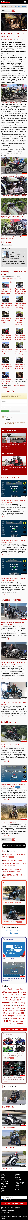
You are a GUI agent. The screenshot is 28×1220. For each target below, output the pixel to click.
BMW (4, 991)
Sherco (15, 1018)
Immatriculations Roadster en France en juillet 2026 (12, 870)
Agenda (3, 1188)
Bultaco (5, 995)
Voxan (12, 1024)
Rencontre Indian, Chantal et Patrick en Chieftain (6, 366)
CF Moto (12, 995)
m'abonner (23, 6)
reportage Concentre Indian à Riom (11, 278)
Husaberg (21, 1003)
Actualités (4, 1176)
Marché (3, 1178)
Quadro (9, 1018)
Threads (17, 1178)
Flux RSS (18, 1190)
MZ (22, 1012)
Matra (17, 1010)
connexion (17, 6)
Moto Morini (7, 1013)
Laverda (6, 1010)
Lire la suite (4, 516)
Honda (14, 1002)
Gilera (22, 997)
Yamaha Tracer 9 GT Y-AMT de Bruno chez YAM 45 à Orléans (13, 663)
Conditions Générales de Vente (9, 1209)
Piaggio (19, 1015)
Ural (17, 1021)
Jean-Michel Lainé (7, 39)
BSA (20, 992)
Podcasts (3, 1187)
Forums (3, 1190)
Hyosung (16, 1005)
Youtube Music (19, 1184)
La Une (3, 1174)
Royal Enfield (9, 997)
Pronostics (4, 1192)
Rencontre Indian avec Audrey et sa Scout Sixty (6, 320)
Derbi (17, 995)
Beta (21, 989)
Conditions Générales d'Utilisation (10, 1207)
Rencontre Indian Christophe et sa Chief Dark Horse (20, 337)
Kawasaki (6, 1007)
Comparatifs (8, 1034)
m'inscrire (12, 410)
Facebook (17, 931)
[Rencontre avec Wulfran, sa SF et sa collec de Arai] (14, 438)
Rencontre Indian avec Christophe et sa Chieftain (7, 381)
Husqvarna (7, 1005)
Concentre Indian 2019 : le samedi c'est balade (6, 352)
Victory (7, 1024)
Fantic (17, 997)
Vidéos (3, 1185)
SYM (6, 1021)
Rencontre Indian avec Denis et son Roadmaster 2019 (6, 337)
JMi (6, 416)
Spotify (17, 1186)
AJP (5, 989)
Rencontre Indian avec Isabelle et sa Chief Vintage (21, 352)
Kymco (22, 1008)
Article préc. (5, 10)
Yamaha (19, 1023)
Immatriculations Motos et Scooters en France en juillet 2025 (13, 786)
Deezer (17, 1187)
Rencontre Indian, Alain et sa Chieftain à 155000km (20, 321)
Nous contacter (5, 1212)
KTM (17, 1007)
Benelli (16, 989)
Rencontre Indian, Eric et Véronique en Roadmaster (20, 291)
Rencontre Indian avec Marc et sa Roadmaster (20, 366)
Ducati (23, 994)
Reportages (8, 939)
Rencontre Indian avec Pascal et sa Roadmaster (6, 306)
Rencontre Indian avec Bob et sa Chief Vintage (20, 306)
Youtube (9, 931)
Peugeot (11, 1015)
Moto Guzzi (10, 1000)
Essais (5, 882)
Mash (12, 1010)
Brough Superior (12, 992)
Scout (10, 244)
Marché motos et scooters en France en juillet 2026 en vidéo (14, 865)
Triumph (12, 1021)
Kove (12, 1008)
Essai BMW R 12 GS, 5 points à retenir (13, 823)
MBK (22, 1010)
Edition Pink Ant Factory (7, 1211)
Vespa (21, 1021)
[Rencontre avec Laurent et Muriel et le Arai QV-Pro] (14, 461)
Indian (4, 244)
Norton (5, 1016)
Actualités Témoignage (11, 599)
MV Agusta (16, 1013)
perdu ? (17, 410)
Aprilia (10, 989)
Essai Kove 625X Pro (9, 860)
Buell (24, 992)
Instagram (14, 933)
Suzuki (21, 1018)
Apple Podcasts (19, 1182)
